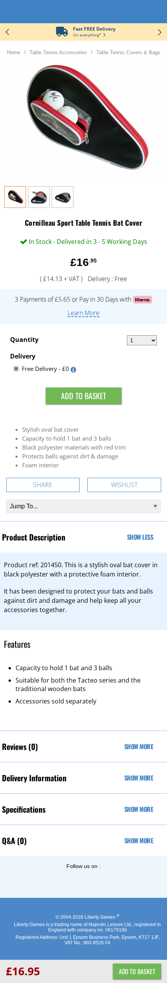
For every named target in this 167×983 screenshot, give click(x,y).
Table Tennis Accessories (58, 52)
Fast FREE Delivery (94, 29)
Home (13, 52)
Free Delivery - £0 (45, 368)
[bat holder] (39, 205)
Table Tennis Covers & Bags (128, 52)
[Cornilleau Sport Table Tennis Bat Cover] (15, 205)
